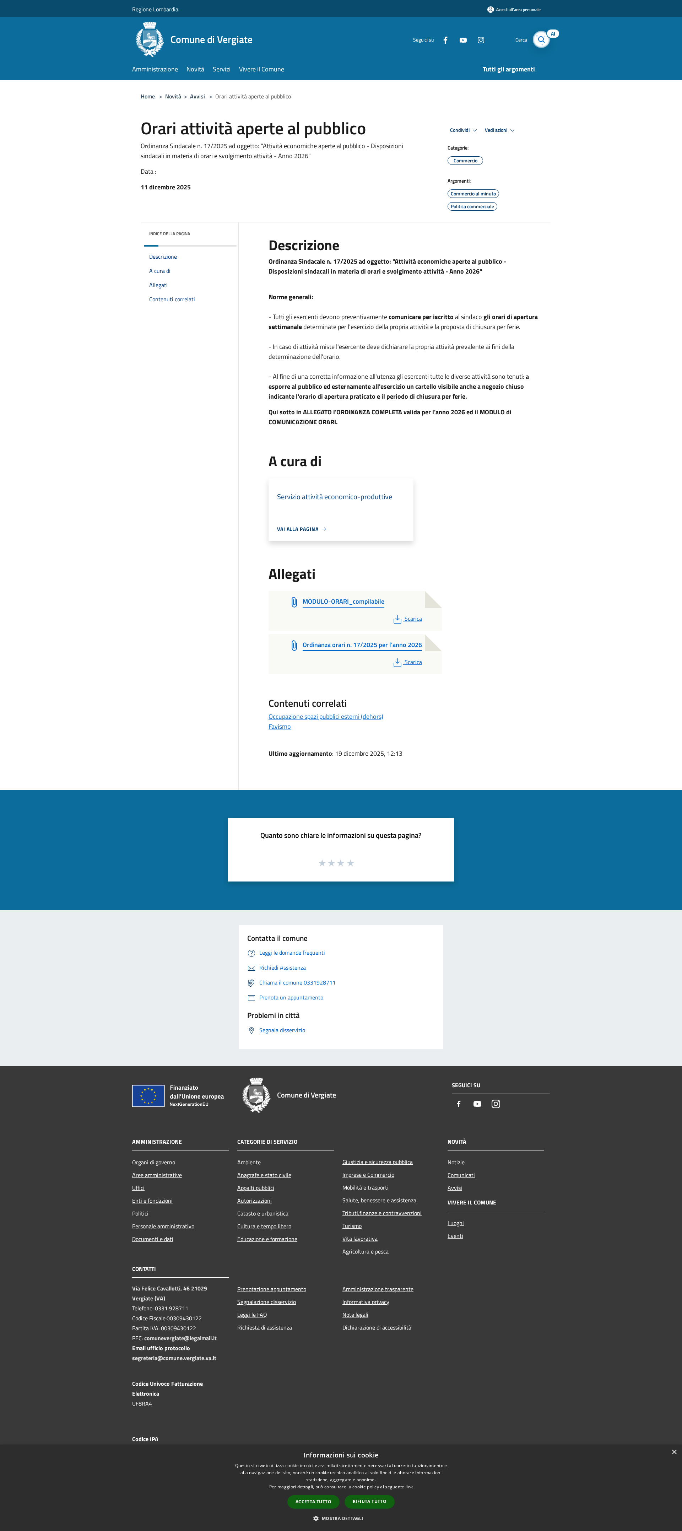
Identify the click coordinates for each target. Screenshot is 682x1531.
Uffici (138, 1188)
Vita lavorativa (360, 1238)
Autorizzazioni (254, 1200)
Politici (140, 1213)
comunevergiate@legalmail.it (180, 1338)
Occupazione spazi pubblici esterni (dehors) (326, 716)
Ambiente (249, 1162)
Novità (173, 96)
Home (148, 96)
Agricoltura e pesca (365, 1251)
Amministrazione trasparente (377, 1289)
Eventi (455, 1235)
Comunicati (461, 1175)
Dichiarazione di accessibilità (376, 1327)
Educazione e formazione (267, 1239)
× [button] (674, 1452)
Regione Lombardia (155, 9)
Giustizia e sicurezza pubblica (377, 1162)
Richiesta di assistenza (264, 1327)
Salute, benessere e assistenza (379, 1200)
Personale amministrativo (163, 1226)
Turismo (352, 1226)
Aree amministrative (157, 1175)
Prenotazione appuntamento (271, 1289)
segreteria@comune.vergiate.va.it (174, 1358)
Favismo (280, 726)
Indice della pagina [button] (169, 233)
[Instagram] (478, 39)
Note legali (355, 1314)
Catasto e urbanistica (262, 1213)
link (409, 1487)
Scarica (413, 618)
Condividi (460, 130)
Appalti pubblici (255, 1188)
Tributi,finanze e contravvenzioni (382, 1213)
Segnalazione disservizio (266, 1302)
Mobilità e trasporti (365, 1187)
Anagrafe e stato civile (264, 1175)
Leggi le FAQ (252, 1314)
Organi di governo (153, 1162)
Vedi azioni (496, 130)
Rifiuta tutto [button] (369, 1501)
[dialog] (341, 1488)
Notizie (456, 1162)
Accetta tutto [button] (313, 1502)
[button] (341, 1518)
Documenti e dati (152, 1239)
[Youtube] (460, 39)
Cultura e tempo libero (264, 1226)
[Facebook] (442, 39)
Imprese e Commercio (368, 1174)
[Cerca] (541, 39)
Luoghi (456, 1223)
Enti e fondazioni (152, 1200)
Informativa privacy (365, 1302)
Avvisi (197, 96)
